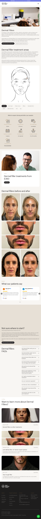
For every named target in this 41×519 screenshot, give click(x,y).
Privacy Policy (24, 515)
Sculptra (10, 503)
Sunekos (10, 505)
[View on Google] (4, 289)
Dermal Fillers (11, 497)
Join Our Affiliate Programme (24, 504)
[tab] (4, 106)
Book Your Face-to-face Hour (8, 43)
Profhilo (10, 499)
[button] (38, 3)
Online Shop (4, 499)
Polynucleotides (7, 145)
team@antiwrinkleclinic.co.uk (24, 502)
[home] (19, 3)
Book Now (7, 182)
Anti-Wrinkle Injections (13, 495)
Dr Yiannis (3, 495)
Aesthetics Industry (4, 502)
